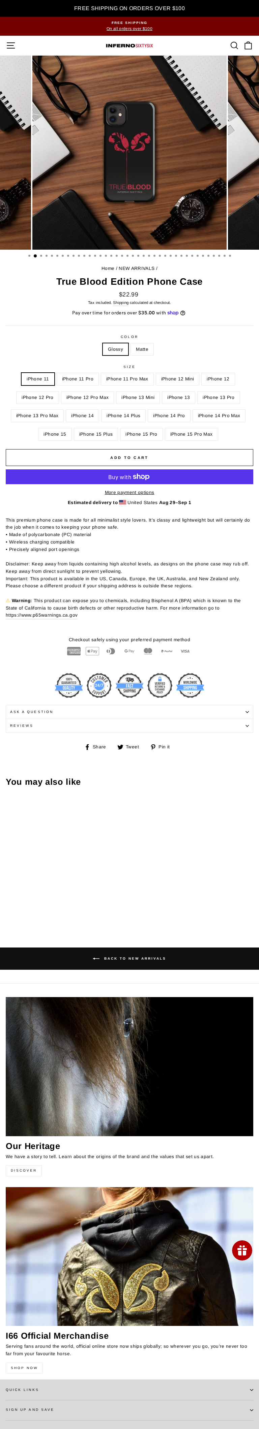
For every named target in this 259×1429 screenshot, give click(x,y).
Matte (142, 349)
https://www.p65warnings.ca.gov (42, 615)
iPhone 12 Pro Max (87, 397)
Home (108, 268)
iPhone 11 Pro (77, 378)
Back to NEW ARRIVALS (134, 958)
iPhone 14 (82, 415)
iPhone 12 (218, 378)
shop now (24, 1368)
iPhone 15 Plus (96, 434)
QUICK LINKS (22, 1390)
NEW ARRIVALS (136, 268)
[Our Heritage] (129, 1066)
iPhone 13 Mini (137, 397)
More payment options (129, 492)
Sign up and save (30, 1409)
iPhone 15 (55, 434)
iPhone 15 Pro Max (191, 434)
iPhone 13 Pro (218, 397)
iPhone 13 (178, 397)
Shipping (121, 303)
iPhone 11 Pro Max (127, 378)
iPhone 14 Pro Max (219, 415)
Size (129, 367)
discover (24, 1170)
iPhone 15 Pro (141, 434)
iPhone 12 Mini (177, 378)
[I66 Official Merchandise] (129, 1256)
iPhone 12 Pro (37, 397)
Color (129, 337)
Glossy (115, 349)
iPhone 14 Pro (169, 415)
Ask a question (31, 712)
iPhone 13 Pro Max (37, 415)
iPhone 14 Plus (123, 415)
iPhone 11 (38, 378)
